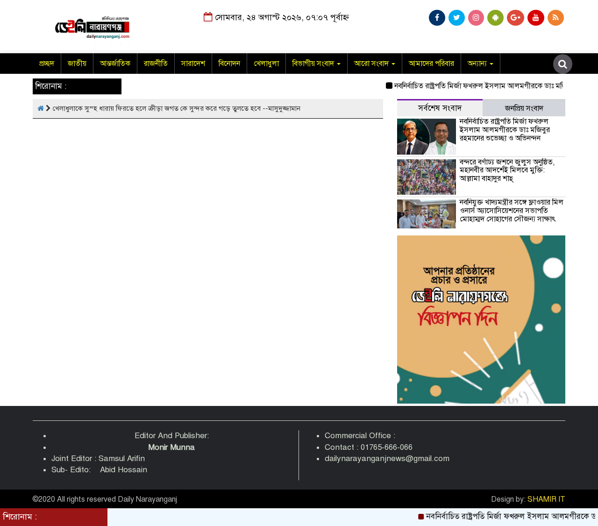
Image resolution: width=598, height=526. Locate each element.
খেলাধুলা (266, 63)
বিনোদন (229, 63)
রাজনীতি (156, 63)
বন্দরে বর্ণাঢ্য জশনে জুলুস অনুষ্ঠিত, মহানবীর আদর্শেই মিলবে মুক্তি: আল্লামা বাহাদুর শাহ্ (507, 170)
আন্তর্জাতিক (115, 63)
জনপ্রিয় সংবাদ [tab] (524, 108)
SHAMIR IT (546, 499)
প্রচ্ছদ (46, 63)
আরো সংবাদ (372, 63)
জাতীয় (77, 63)
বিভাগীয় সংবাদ (314, 63)
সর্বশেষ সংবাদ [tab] (440, 108)
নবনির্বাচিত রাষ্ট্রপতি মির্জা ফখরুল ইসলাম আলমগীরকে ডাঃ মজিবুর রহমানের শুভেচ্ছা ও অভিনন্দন (505, 129)
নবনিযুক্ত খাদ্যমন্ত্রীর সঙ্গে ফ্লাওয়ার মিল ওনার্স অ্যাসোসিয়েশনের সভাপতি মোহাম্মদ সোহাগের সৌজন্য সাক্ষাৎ (511, 210)
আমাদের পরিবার (431, 63)
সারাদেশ (193, 63)
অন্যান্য (478, 63)
